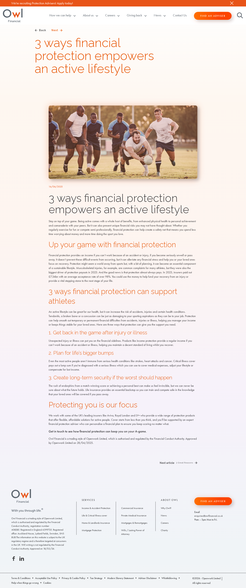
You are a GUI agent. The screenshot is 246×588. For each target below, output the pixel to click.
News (157, 15)
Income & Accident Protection (96, 508)
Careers (110, 15)
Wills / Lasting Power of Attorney (132, 532)
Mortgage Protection (92, 530)
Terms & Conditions (20, 578)
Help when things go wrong (25, 582)
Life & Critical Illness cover (94, 515)
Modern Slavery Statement (120, 578)
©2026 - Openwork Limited (206, 578)
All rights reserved (201, 583)
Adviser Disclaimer (147, 578)
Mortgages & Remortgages (134, 522)
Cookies (47, 582)
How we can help (60, 15)
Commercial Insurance (132, 508)
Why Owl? (166, 508)
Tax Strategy (96, 578)
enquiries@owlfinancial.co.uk (208, 515)
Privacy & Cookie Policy (73, 578)
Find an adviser (212, 15)
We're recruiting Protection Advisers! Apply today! (42, 3)
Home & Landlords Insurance (96, 522)
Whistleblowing (169, 578)
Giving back (134, 15)
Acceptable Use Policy (46, 578)
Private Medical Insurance (133, 515)
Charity (164, 530)
